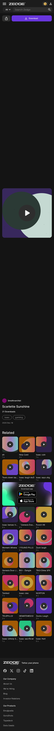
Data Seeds (8, 725)
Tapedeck (8, 720)
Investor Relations (11, 698)
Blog (5, 693)
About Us (7, 684)
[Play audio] (27, 213)
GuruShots (8, 715)
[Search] (49, 9)
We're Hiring (9, 688)
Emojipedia (8, 710)
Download (33, 18)
